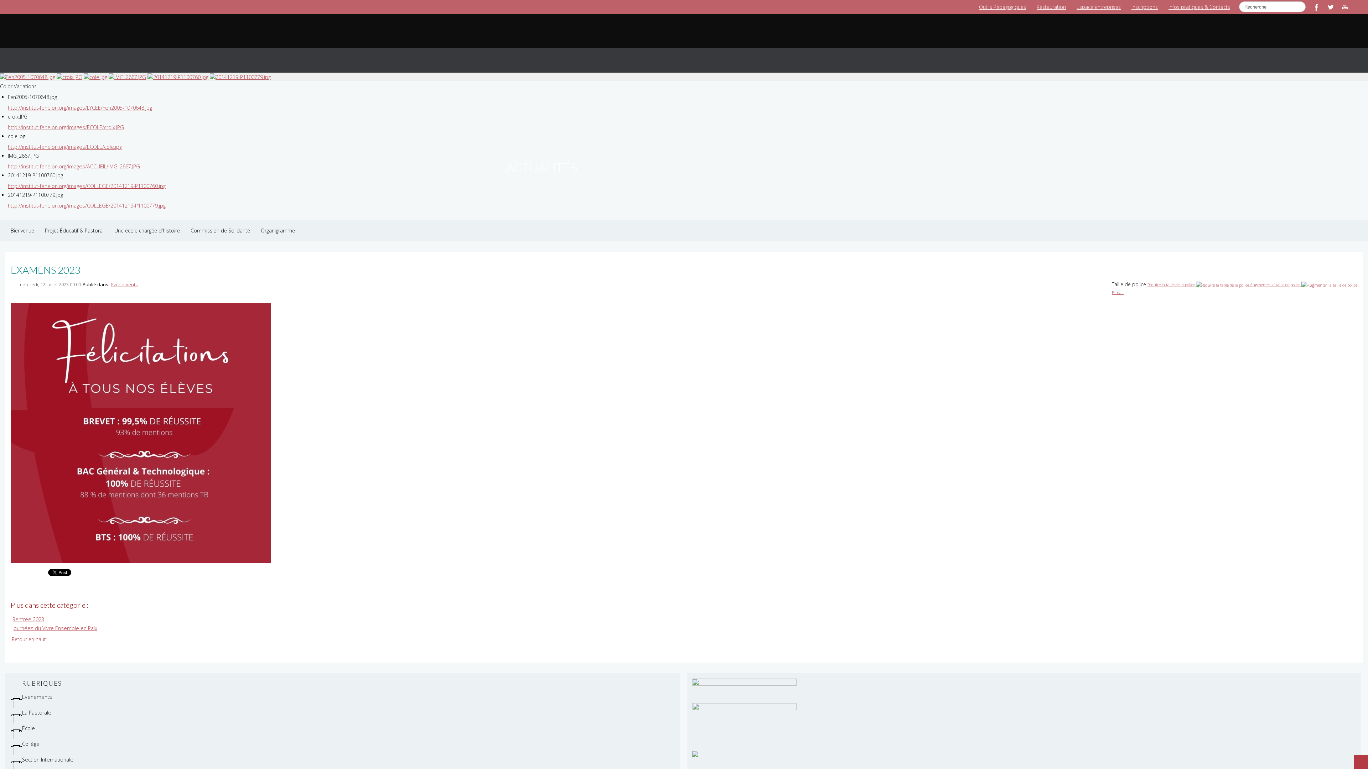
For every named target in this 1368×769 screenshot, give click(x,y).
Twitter (1330, 7)
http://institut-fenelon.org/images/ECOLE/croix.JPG (65, 120)
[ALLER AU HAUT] (1357, 758)
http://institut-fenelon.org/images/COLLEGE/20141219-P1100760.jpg (86, 179)
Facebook (1316, 7)
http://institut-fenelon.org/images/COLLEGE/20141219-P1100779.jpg (86, 198)
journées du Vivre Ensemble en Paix (53, 620)
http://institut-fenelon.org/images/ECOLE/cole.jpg (64, 139)
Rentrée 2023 (27, 612)
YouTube (1345, 7)
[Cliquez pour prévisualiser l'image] (141, 425)
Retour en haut (29, 631)
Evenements (124, 277)
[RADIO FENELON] (695, 746)
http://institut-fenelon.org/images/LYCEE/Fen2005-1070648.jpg (79, 100)
